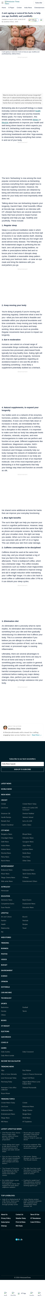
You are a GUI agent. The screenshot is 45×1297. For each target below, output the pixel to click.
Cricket (19, 7)
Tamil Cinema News (29, 874)
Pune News (26, 857)
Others (3, 1015)
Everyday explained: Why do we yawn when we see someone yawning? (32, 1146)
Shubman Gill (5, 813)
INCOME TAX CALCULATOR (10, 1061)
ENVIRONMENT (6, 970)
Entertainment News (8, 1114)
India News (28, 7)
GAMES (3, 1048)
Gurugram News (28, 842)
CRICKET (4, 800)
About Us (4, 1214)
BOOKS (3, 1020)
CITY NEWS (5, 830)
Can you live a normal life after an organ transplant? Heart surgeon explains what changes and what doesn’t (11, 1160)
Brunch (24, 917)
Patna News (5, 857)
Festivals (25, 920)
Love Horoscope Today (8, 1078)
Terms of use (34, 1214)
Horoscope (5, 890)
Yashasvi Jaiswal (27, 817)
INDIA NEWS (5, 794)
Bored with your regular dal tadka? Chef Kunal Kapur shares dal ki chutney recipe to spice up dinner (33, 1136)
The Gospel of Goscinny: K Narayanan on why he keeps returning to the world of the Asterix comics (10, 1171)
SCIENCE (4, 976)
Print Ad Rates (20, 1222)
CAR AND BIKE (6, 992)
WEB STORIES (6, 937)
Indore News (5, 845)
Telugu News (5, 1118)
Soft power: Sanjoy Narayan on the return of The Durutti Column (32, 1158)
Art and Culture (6, 917)
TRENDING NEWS (7, 1066)
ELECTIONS (5, 1031)
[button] (2, 2)
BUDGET (4, 965)
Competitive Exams (7, 904)
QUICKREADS (6, 1037)
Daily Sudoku (5, 1052)
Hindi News (26, 1118)
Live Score (4, 808)
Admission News (6, 900)
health (38, 111)
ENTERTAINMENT (7, 866)
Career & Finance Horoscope (32, 1074)
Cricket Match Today (29, 804)
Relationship (5, 928)
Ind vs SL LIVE (27, 821)
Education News (28, 907)
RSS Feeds (19, 1226)
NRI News (4, 1122)
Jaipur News (26, 845)
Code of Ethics (35, 1222)
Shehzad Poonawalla (29, 1087)
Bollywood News (6, 870)
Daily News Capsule (8, 764)
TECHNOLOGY (6, 998)
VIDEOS (4, 959)
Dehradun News (28, 838)
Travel (24, 928)
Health (3, 924)
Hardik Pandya (6, 817)
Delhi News (5, 842)
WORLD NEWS (6, 789)
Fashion (3, 920)
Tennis (24, 1011)
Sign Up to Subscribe (22, 769)
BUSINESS (4, 948)
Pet (2, 932)
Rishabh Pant (5, 821)
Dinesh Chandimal (7, 825)
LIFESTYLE (4, 913)
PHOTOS (4, 954)
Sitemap (4, 1226)
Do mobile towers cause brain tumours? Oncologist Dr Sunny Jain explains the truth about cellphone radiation (11, 1183)
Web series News (7, 881)
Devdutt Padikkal (28, 813)
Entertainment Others (29, 881)
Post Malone (26, 1070)
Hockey (3, 1011)
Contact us (19, 1214)
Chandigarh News (7, 838)
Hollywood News (28, 870)
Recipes (25, 924)
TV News (25, 877)
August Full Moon (28, 1078)
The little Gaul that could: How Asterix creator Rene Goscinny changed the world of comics (32, 1170)
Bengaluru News (6, 834)
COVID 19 (4, 1042)
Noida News (26, 853)
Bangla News (26, 1114)
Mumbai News (6, 853)
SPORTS (4, 1003)
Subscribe (38, 3)
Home (4, 7)
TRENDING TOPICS (8, 1099)
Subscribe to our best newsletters (22, 759)
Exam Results (5, 907)
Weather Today (21, 1218)
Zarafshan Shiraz (14, 729)
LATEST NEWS (6, 783)
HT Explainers (27, 1122)
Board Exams (26, 900)
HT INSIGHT (5, 1026)
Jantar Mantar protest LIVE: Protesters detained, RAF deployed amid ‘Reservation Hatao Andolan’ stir (33, 1202)
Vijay (2, 1070)
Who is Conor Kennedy (9, 1074)
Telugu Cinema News (8, 877)
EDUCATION (5, 896)
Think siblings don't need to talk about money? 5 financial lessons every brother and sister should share (10, 1148)
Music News (5, 874)
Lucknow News (27, 849)
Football (25, 1007)
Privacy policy (6, 1218)
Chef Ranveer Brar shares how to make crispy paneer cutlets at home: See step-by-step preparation (11, 1136)
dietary (36, 120)
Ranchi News (5, 861)
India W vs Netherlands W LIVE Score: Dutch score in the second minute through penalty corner (11, 1201)
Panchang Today (6, 1082)
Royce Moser (5, 1093)
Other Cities (26, 861)
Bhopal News (26, 834)
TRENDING (5, 943)
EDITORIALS (5, 987)
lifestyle (5, 123)
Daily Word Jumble (7, 1055)
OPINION (4, 981)
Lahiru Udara (26, 825)
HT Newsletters (35, 1218)
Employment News (28, 904)
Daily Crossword (28, 1052)
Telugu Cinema (27, 1110)
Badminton (5, 1007)
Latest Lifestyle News (11, 1129)
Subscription (5, 1222)
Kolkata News (5, 849)
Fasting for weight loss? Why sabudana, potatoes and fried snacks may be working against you (32, 1182)
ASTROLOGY (5, 887)
